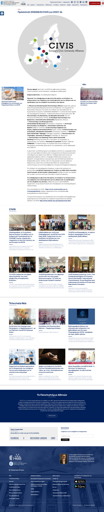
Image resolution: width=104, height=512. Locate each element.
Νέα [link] (28, 5)
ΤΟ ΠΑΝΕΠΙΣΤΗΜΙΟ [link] (95, 3)
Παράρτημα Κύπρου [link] (56, 2)
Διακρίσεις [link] (63, 5)
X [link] (23, 438)
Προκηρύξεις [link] (83, 5)
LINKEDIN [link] (43, 438)
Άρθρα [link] (69, 5)
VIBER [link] (53, 438)
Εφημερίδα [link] (66, 2)
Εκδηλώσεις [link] (49, 5)
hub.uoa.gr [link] (77, 477)
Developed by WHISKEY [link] (89, 505)
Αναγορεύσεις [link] (40, 5)
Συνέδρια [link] (56, 5)
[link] (2, 13)
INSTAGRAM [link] (34, 438)
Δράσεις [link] (33, 5)
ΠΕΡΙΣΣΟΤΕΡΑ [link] (52, 415)
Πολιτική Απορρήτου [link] (77, 505)
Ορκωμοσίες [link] (75, 5)
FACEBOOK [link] (15, 438)
